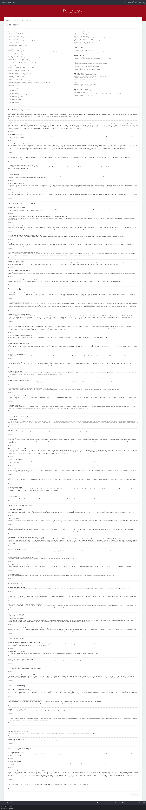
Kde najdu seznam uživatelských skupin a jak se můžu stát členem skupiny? (93, 37)
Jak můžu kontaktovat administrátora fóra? (85, 95)
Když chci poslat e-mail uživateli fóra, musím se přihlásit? (22, 62)
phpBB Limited (62, 754)
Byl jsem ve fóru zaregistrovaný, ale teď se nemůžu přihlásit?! (23, 40)
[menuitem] (15, 2)
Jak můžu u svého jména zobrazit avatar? (18, 59)
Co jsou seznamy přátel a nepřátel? (83, 57)
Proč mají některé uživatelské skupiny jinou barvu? (87, 40)
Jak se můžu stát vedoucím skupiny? (83, 39)
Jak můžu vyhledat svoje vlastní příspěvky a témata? (87, 69)
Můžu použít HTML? (12, 92)
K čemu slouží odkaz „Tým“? (81, 43)
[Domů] (73, 11)
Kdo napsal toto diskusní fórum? (82, 90)
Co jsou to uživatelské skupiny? (82, 36)
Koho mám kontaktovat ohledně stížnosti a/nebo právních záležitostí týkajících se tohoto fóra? (98, 93)
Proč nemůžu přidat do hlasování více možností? (20, 73)
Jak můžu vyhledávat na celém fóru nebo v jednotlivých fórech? (90, 63)
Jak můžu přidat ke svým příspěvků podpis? (19, 70)
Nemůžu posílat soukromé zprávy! (82, 49)
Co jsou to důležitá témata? (15, 99)
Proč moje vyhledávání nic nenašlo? (83, 65)
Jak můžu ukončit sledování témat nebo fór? (85, 79)
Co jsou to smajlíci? (13, 93)
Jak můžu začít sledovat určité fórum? (83, 77)
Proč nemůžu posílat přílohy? (15, 77)
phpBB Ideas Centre (85, 763)
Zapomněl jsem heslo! (13, 42)
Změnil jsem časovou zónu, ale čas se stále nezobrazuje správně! (24, 55)
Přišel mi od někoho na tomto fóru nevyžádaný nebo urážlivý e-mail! (91, 52)
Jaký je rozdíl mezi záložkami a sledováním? (85, 74)
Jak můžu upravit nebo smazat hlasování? (18, 75)
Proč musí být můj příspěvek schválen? (17, 83)
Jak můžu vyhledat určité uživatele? (83, 68)
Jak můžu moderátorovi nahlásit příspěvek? (19, 80)
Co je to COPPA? (12, 35)
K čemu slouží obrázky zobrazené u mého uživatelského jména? (24, 57)
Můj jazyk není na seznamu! (15, 56)
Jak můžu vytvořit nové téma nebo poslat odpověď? (21, 67)
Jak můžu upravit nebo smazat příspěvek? (18, 69)
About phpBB (15, 755)
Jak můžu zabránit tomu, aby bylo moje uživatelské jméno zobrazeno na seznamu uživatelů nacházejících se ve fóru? (37, 52)
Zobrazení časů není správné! (15, 53)
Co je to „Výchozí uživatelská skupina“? (84, 42)
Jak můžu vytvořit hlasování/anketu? (17, 72)
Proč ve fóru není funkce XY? (81, 92)
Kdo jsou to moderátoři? (80, 35)
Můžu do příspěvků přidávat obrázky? (17, 95)
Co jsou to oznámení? (13, 97)
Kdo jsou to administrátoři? (81, 33)
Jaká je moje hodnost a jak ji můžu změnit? (19, 60)
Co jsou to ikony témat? (14, 102)
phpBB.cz (11, 808)
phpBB (48, 246)
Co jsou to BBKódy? (13, 90)
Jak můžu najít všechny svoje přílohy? (83, 85)
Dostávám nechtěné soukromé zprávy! (84, 50)
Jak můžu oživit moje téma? (15, 85)
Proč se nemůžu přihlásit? (14, 39)
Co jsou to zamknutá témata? (15, 101)
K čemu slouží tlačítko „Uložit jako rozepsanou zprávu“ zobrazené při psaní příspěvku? (29, 82)
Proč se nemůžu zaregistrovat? (15, 36)
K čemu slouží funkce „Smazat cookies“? (18, 45)
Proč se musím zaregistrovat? (15, 33)
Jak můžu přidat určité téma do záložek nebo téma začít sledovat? (91, 76)
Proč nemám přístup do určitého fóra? (17, 76)
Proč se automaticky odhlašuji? (16, 43)
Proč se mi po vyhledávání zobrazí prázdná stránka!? (87, 66)
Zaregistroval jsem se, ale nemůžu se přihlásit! (19, 37)
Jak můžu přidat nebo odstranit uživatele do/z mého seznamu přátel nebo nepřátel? (95, 58)
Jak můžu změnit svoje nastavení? (16, 50)
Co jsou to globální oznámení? (15, 96)
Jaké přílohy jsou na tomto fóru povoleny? (85, 84)
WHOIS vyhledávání (114, 772)
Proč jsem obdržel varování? (15, 79)
